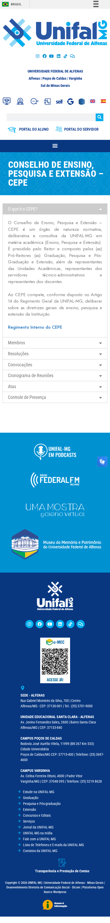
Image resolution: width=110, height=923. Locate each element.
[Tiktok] (65, 56)
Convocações (20, 364)
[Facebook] (44, 56)
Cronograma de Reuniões (30, 375)
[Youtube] (51, 56)
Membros (16, 342)
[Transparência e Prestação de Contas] (62, 862)
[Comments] (72, 56)
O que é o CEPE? (23, 209)
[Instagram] (37, 56)
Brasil (16, 4)
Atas (12, 386)
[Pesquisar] (99, 117)
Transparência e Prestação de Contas (62, 871)
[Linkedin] (60, 624)
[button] (55, 145)
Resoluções (18, 353)
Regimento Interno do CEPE (35, 327)
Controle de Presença (27, 397)
